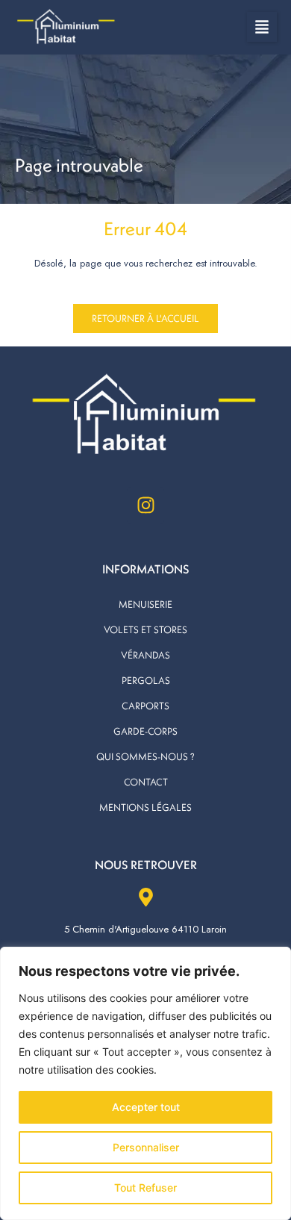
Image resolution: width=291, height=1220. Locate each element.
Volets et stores (145, 629)
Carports (145, 706)
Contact (146, 782)
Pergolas (146, 680)
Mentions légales (145, 807)
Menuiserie (145, 604)
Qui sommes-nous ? (145, 756)
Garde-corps (145, 731)
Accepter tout (146, 1107)
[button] (262, 27)
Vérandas (145, 655)
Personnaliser (146, 1147)
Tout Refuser (145, 1187)
